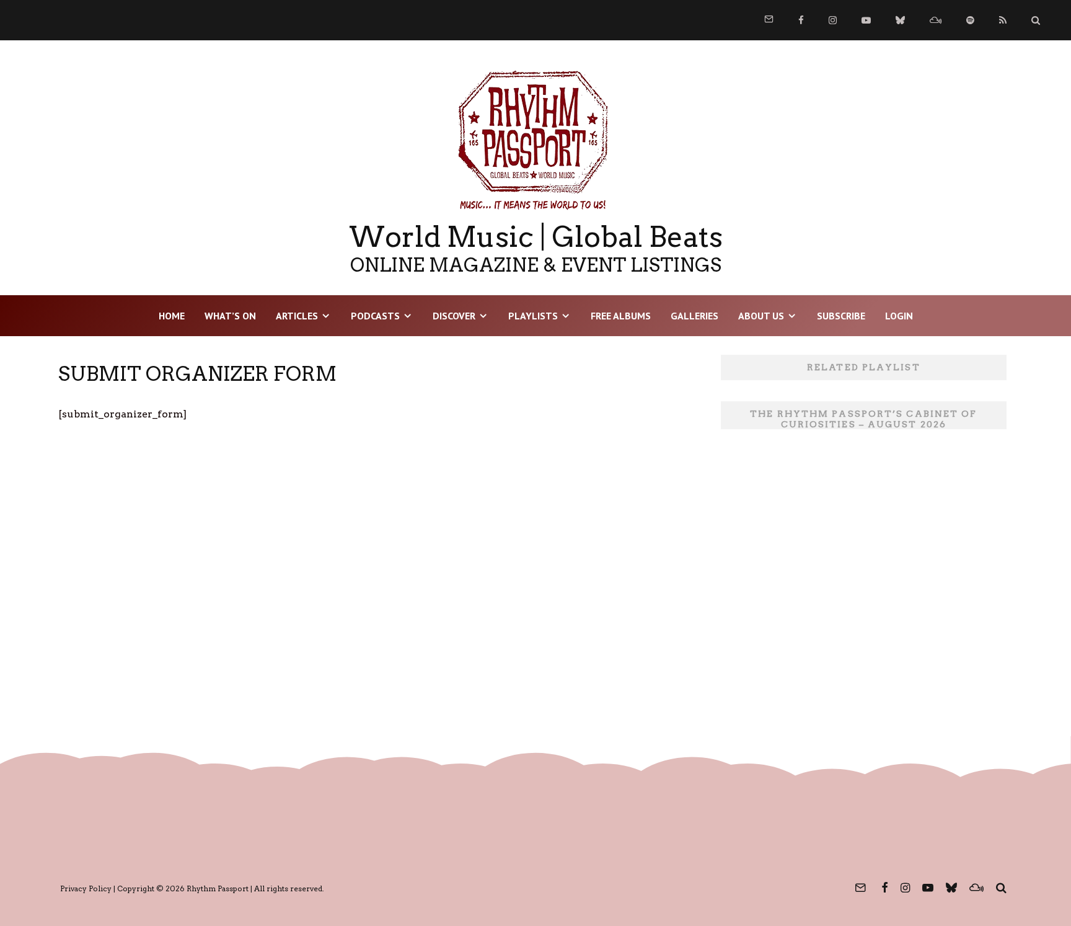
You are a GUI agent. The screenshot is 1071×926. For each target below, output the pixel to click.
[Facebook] (801, 20)
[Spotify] (970, 20)
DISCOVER (454, 315)
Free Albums (621, 315)
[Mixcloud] (935, 20)
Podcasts (375, 315)
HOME (172, 315)
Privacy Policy (86, 888)
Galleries (694, 315)
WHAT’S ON (230, 315)
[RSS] (1003, 20)
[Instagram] (832, 20)
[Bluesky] (900, 20)
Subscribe (841, 315)
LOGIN (899, 315)
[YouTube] (866, 20)
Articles (297, 315)
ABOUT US (761, 315)
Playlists (533, 315)
